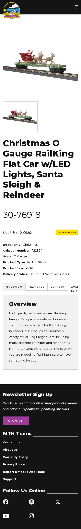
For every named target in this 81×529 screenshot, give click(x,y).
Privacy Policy (14, 464)
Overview (14, 287)
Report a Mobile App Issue (24, 472)
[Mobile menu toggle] (76, 7)
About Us (10, 449)
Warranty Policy (15, 457)
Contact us (11, 442)
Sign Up (16, 420)
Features (36, 287)
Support (58, 287)
